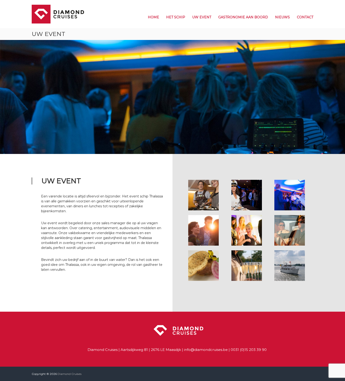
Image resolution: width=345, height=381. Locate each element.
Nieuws (282, 17)
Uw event (201, 17)
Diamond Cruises (69, 374)
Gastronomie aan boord (243, 17)
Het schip (175, 17)
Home (153, 17)
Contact (305, 17)
